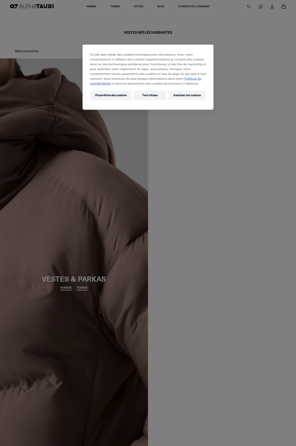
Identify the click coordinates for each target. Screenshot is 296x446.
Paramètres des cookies (111, 95)
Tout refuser (150, 95)
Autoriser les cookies (187, 95)
